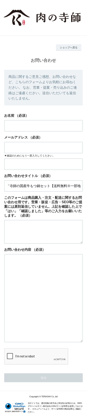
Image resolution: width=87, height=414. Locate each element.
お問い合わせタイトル (21, 176)
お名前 (9, 115)
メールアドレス (16, 137)
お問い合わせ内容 (17, 249)
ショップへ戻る (68, 47)
